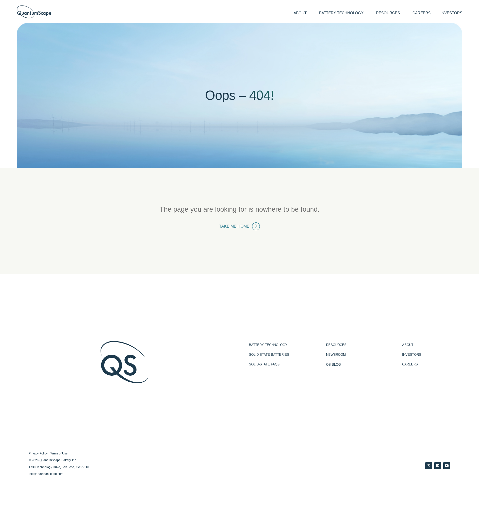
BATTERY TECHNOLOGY (341, 13)
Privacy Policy (38, 453)
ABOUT (300, 13)
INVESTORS (451, 13)
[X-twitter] (428, 465)
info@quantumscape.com (46, 474)
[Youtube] (446, 465)
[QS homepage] (34, 12)
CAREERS (421, 13)
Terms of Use (59, 453)
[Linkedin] (437, 465)
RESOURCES (388, 13)
